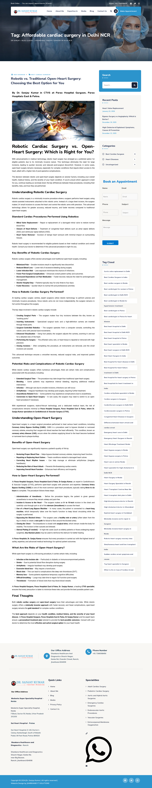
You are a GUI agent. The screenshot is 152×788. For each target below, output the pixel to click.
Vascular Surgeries (95, 717)
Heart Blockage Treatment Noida (117, 444)
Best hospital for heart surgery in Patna (119, 377)
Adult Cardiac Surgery (97, 686)
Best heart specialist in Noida (115, 344)
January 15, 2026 (108, 111)
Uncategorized (112, 164)
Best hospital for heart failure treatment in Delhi (115, 368)
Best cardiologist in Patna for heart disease (118, 317)
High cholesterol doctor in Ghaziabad (118, 507)
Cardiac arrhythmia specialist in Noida (119, 393)
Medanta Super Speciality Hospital (26, 698)
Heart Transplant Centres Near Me (117, 489)
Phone (105, 204)
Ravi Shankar (19, 74)
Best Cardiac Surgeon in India (115, 277)
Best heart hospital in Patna (115, 338)
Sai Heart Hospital (19, 723)
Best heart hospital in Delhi (115, 326)
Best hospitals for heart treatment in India (118, 384)
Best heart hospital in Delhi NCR (117, 332)
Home (49, 11)
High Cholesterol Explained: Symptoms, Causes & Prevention (118, 128)
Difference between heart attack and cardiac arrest (118, 423)
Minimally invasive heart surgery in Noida (117, 529)
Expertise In (72, 11)
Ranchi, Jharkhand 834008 (21, 760)
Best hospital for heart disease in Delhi (119, 362)
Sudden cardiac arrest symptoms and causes (118, 555)
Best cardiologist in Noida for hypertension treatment (115, 301)
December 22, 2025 (109, 133)
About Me (60, 11)
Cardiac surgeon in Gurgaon (115, 399)
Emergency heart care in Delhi (115, 432)
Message (106, 220)
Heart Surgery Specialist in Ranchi (117, 483)
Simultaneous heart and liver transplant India (120, 545)
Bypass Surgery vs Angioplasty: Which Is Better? (119, 117)
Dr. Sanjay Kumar (28, 92)
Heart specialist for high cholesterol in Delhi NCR (119, 468)
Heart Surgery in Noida (113, 478)
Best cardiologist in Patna (114, 311)
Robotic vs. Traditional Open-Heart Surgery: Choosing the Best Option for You (46, 80)
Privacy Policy (56, 704)
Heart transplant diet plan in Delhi (117, 495)
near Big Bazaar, (18, 758)
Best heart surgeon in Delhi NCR (116, 350)
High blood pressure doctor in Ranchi (118, 501)
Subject (125, 204)
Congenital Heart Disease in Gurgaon (118, 417)
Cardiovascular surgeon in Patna (117, 411)
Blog (92, 11)
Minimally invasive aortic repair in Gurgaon (117, 519)
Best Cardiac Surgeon (40, 74)
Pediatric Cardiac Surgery (98, 691)
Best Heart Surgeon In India (115, 356)
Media (83, 11)
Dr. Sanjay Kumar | (34, 780)
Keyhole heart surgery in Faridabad (118, 513)
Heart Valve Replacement (113, 108)
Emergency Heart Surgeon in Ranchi (118, 438)
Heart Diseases (112, 159)
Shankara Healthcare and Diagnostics (27, 752)
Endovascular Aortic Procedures (96, 711)
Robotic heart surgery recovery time (118, 539)
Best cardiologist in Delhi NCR (116, 295)
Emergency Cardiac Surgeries (96, 704)
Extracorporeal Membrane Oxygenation (98, 723)
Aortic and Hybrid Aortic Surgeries (98, 696)
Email (124, 188)
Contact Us (102, 11)
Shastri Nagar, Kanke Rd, (21, 755)
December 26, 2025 (109, 122)
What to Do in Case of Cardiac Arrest (119, 570)
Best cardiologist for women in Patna (118, 289)
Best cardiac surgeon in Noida (116, 283)
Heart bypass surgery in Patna (116, 456)
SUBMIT (110, 243)
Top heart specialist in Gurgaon (116, 564)
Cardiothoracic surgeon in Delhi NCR (118, 405)
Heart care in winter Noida (114, 462)
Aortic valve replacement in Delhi (117, 271)
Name (104, 188)
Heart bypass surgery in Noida (116, 450)
